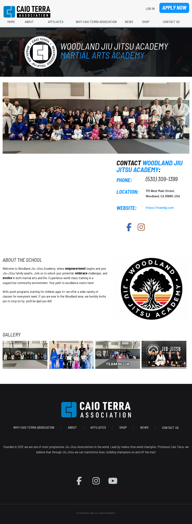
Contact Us (170, 427)
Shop (123, 427)
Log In (150, 8)
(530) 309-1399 (162, 178)
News (144, 427)
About (72, 427)
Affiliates (98, 427)
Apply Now (174, 7)
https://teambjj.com (160, 207)
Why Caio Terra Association (33, 427)
